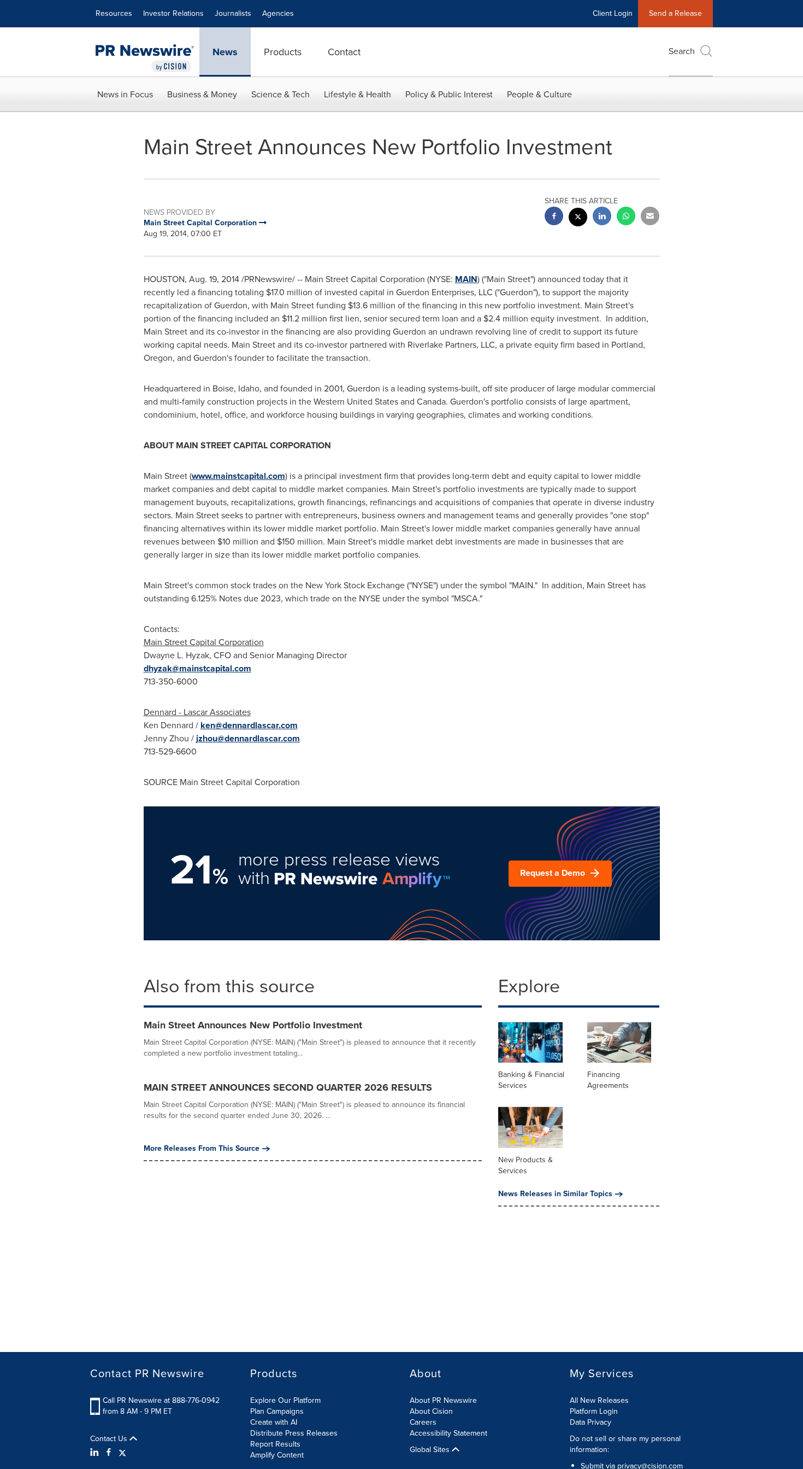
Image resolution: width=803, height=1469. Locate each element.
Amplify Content (277, 1455)
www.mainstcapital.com (238, 476)
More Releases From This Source (201, 1148)
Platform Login (594, 1411)
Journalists (233, 13)
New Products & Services (525, 1165)
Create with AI (273, 1422)
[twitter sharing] (578, 218)
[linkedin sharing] (602, 217)
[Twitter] (122, 1452)
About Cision (431, 1411)
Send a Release (675, 13)
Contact (344, 52)
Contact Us (109, 1438)
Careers (423, 1422)
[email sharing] (650, 217)
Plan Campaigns (277, 1411)
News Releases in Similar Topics (555, 1194)
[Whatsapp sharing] (626, 217)
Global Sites (431, 1449)
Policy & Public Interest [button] (449, 94)
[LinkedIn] (96, 1452)
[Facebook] (109, 1452)
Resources (114, 13)
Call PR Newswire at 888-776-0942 (161, 1400)
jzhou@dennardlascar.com (248, 738)
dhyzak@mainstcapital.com (197, 668)
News (225, 52)
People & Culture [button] (539, 94)
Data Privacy (590, 1422)
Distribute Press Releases (294, 1433)
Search (682, 51)
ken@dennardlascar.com (249, 725)
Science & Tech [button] (280, 94)
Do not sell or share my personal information (625, 1444)
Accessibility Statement (448, 1433)
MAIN (466, 279)
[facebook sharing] (554, 217)
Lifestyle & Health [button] (357, 94)
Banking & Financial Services (531, 1080)
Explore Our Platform (285, 1400)
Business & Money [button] (202, 94)
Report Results (275, 1444)
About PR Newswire (443, 1400)
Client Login (613, 13)
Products (283, 52)
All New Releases (599, 1400)
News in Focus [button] (125, 94)
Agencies (278, 13)
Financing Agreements (608, 1080)
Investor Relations (173, 13)
